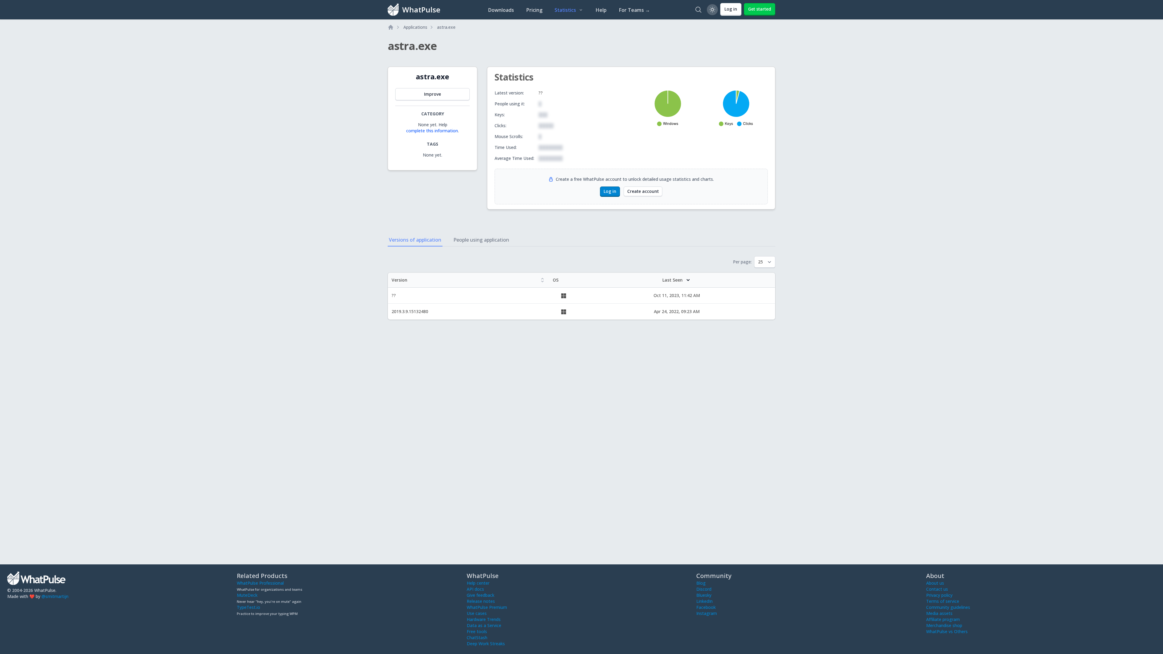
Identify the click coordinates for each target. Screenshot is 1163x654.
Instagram (706, 613)
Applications (415, 27)
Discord (703, 589)
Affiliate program (943, 619)
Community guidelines (948, 607)
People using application (481, 239)
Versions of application (415, 239)
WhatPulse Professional (260, 583)
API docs (475, 589)
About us (935, 583)
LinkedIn (704, 601)
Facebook (706, 607)
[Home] (391, 27)
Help (601, 10)
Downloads (501, 10)
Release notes (481, 601)
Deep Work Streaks (486, 643)
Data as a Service (484, 625)
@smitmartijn (54, 596)
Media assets (939, 613)
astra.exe (446, 27)
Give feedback (480, 595)
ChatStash (477, 637)
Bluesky (703, 595)
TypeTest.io (248, 607)
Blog (701, 583)
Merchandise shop (944, 625)
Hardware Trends (484, 619)
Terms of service (942, 601)
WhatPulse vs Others (947, 631)
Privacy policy (939, 595)
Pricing (534, 10)
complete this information (432, 131)
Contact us (937, 589)
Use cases (477, 613)
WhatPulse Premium (487, 607)
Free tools (477, 631)
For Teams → (634, 10)
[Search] (698, 9)
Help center (478, 583)
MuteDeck (247, 595)
